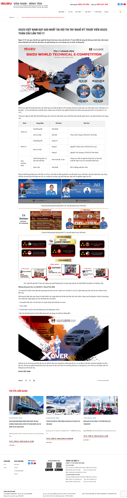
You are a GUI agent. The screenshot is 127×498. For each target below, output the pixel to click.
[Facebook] (121, 4)
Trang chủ (11, 17)
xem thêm (12, 445)
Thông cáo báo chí (24, 441)
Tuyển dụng (98, 12)
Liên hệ (106, 12)
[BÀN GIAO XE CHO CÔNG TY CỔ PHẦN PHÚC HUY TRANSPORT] (100, 405)
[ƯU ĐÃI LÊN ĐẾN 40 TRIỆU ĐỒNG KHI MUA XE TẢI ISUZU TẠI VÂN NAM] (63, 405)
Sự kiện (32, 441)
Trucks (20, 418)
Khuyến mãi (70, 438)
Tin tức (70, 12)
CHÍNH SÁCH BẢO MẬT (9, 491)
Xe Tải (5, 467)
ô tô (5, 464)
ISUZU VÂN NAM (18, 461)
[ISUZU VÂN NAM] (6, 3)
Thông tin (16, 441)
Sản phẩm (7, 461)
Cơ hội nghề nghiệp (18, 470)
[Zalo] (119, 4)
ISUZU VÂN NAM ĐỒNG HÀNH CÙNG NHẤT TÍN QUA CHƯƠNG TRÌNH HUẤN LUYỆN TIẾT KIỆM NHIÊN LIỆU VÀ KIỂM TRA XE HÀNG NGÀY (25, 424)
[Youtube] (124, 4)
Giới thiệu (16, 464)
